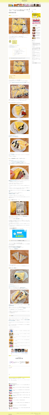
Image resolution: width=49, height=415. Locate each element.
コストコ (10, 15)
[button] (39, 9)
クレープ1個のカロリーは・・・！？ (18, 52)
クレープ (12, 15)
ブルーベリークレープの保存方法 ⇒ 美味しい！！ (18, 53)
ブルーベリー (17, 15)
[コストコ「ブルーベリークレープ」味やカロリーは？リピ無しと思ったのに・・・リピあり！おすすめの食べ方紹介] (12, 12)
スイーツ (14, 15)
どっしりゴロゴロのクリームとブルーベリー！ (19, 50)
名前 (9, 374)
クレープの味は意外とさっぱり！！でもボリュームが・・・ (20, 51)
